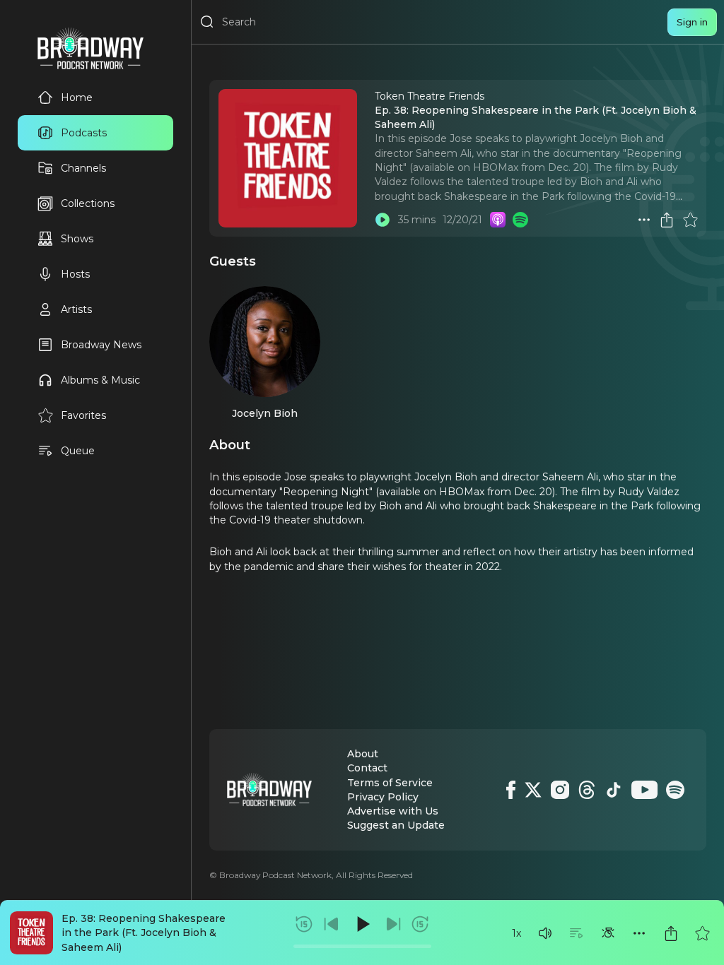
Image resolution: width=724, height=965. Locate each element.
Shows (77, 238)
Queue (78, 450)
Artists (76, 309)
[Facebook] (510, 790)
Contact (367, 768)
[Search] (207, 22)
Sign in (692, 22)
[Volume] (545, 933)
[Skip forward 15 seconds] (420, 924)
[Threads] (587, 790)
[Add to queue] (576, 933)
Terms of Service (390, 782)
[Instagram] (560, 790)
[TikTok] (614, 790)
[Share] (671, 933)
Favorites (83, 415)
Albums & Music (100, 380)
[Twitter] (533, 790)
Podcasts (84, 132)
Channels (83, 168)
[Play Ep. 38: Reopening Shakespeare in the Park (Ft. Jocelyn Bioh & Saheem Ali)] (382, 219)
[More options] (639, 933)
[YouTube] (644, 790)
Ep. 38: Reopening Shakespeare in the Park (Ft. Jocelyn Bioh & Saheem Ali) (144, 933)
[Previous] (331, 924)
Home (77, 97)
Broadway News (101, 344)
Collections (88, 203)
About (362, 753)
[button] (545, 933)
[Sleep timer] (608, 933)
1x (516, 933)
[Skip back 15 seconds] (304, 924)
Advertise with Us (392, 811)
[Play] (362, 924)
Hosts (75, 274)
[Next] (393, 924)
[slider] (362, 946)
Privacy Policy (383, 797)
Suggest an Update (396, 825)
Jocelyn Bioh (265, 413)
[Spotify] (675, 790)
